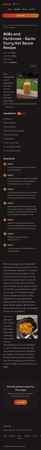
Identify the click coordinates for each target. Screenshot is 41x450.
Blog (10, 9)
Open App (20, 15)
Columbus (27, 436)
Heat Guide (19, 437)
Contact (32, 9)
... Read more (9, 107)
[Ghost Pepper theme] (19, 4)
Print (34, 66)
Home (5, 25)
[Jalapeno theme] (16, 4)
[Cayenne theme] (14, 4)
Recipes (17, 9)
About (24, 9)
